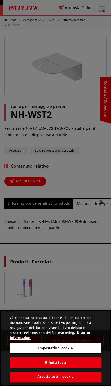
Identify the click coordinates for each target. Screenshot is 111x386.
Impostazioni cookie (55, 348)
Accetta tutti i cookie (55, 376)
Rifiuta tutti (55, 362)
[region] (55, 348)
